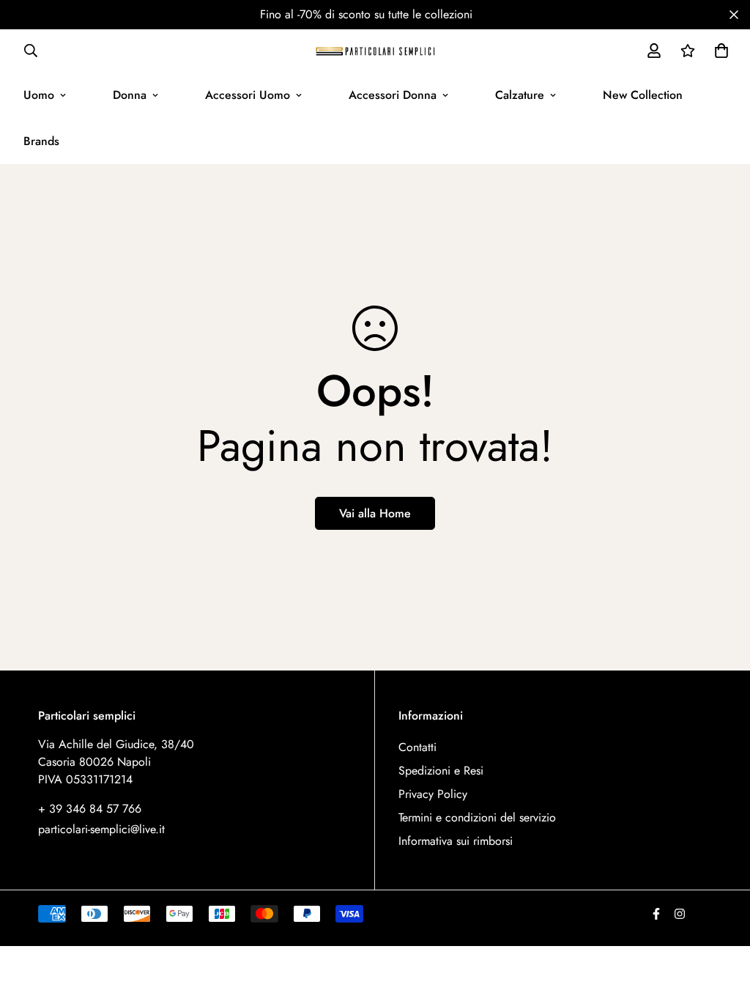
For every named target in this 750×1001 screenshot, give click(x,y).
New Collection (643, 94)
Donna (129, 94)
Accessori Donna (393, 94)
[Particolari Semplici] (375, 50)
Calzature (519, 94)
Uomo (38, 94)
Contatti (417, 747)
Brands (41, 141)
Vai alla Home (375, 513)
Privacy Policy (432, 794)
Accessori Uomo (247, 94)
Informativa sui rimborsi (455, 840)
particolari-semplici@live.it (101, 829)
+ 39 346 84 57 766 (89, 808)
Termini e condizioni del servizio (477, 817)
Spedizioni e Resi (440, 770)
